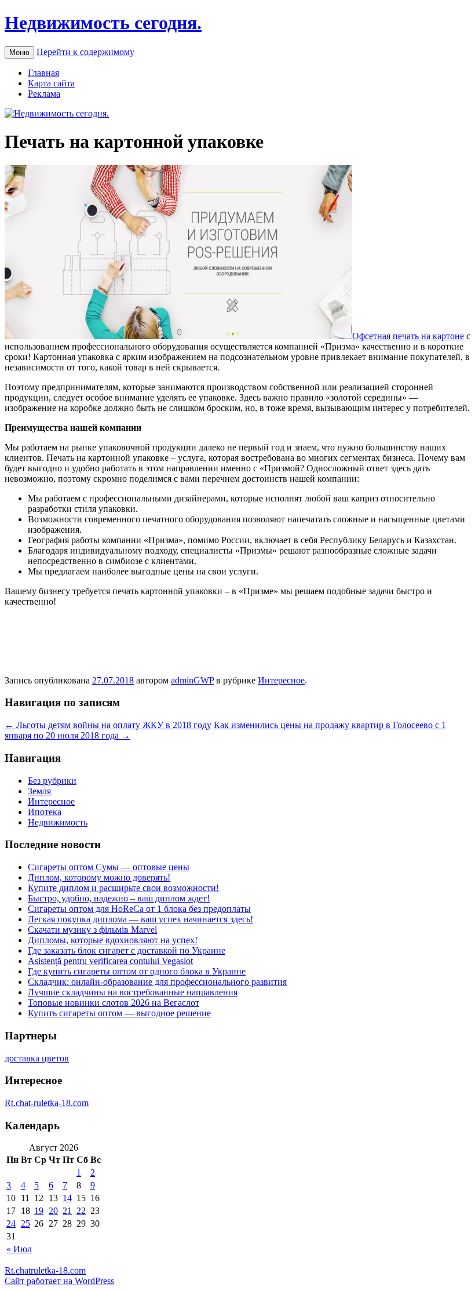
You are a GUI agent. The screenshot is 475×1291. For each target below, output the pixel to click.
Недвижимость (57, 822)
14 (67, 1198)
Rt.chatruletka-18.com (45, 1270)
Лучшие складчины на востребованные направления (132, 992)
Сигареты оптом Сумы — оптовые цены (108, 867)
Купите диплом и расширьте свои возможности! (123, 888)
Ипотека (44, 812)
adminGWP (192, 680)
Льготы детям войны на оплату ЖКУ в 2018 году (108, 725)
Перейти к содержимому (85, 52)
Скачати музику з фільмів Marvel (92, 929)
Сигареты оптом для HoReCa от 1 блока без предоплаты (139, 909)
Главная (43, 73)
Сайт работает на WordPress (59, 1281)
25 (25, 1223)
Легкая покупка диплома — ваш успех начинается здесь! (140, 919)
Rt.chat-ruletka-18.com (47, 1103)
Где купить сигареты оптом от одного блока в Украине (137, 971)
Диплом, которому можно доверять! (99, 877)
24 (11, 1223)
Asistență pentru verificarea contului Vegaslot (110, 961)
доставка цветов (37, 1058)
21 (67, 1211)
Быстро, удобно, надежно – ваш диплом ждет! (119, 898)
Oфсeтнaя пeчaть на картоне (408, 336)
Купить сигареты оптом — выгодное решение (119, 1013)
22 (81, 1211)
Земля (39, 791)
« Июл (19, 1249)
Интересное (281, 680)
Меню (19, 52)
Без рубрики (52, 780)
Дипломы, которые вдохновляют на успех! (113, 940)
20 (53, 1211)
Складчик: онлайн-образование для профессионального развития (157, 982)
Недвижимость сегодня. (103, 22)
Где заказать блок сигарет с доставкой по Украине (126, 950)
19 (38, 1211)
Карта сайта (51, 83)
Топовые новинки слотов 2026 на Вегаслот (113, 1003)
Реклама (44, 94)
